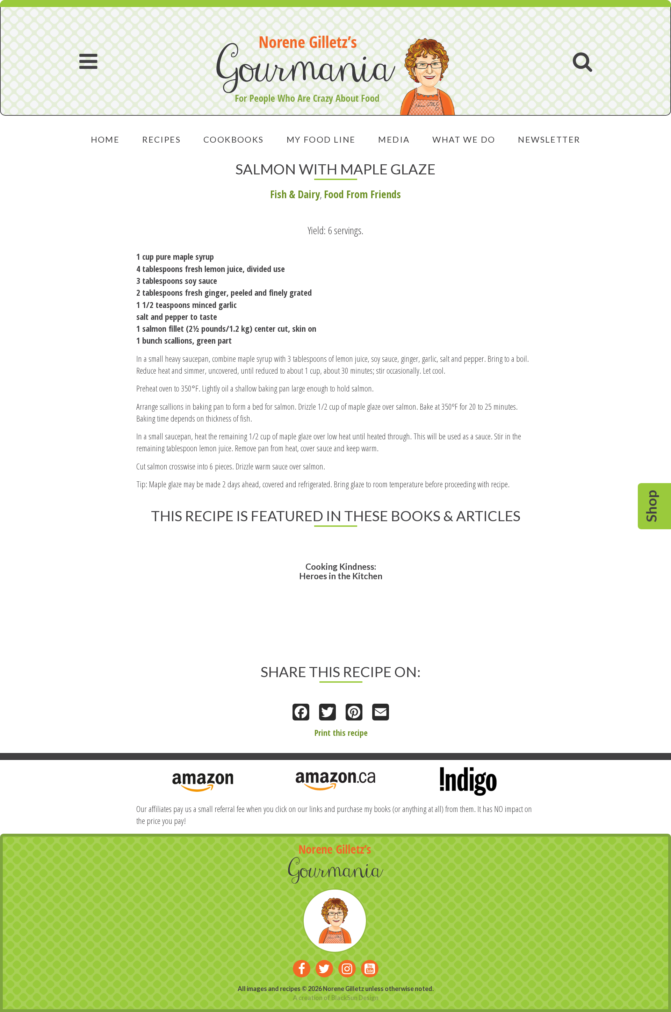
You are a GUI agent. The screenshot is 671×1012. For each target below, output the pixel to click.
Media (394, 139)
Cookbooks (233, 139)
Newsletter (549, 139)
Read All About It (320, 591)
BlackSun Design (354, 998)
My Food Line (321, 139)
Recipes (161, 139)
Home (105, 139)
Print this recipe (341, 732)
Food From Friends (362, 194)
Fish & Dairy (295, 194)
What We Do (463, 139)
